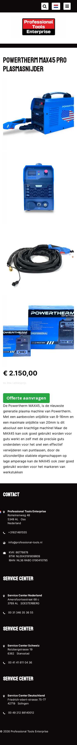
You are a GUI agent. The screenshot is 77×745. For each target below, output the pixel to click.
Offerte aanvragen (26, 398)
